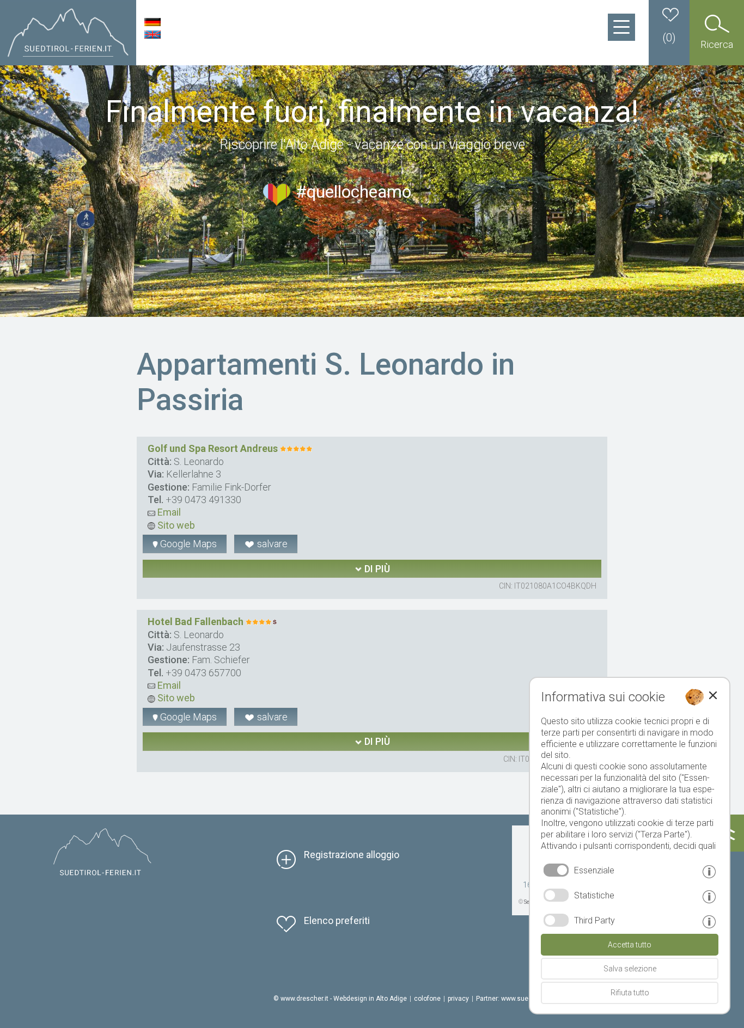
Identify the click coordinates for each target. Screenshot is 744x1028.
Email (168, 512)
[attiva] (556, 895)
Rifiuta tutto (630, 992)
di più (376, 568)
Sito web (175, 525)
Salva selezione (629, 968)
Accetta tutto (629, 944)
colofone (427, 998)
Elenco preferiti (337, 920)
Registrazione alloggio (351, 854)
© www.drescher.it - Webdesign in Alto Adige (340, 998)
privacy (458, 998)
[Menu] (621, 27)
